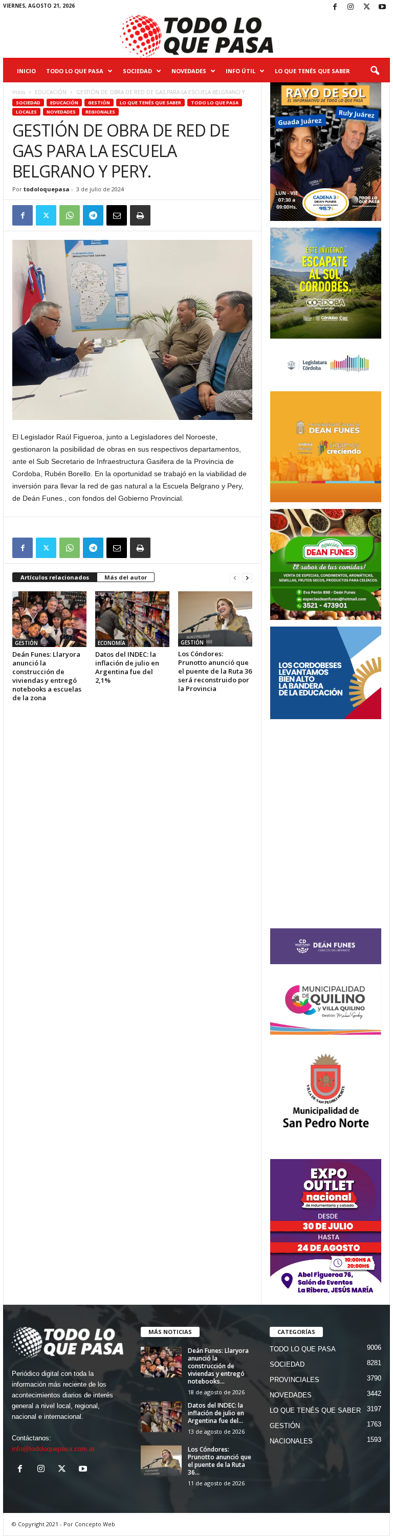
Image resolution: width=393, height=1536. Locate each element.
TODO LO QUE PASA (74, 71)
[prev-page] (235, 577)
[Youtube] (382, 7)
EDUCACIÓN (51, 92)
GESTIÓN (99, 102)
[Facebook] (335, 7)
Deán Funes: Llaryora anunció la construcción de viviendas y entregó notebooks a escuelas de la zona (46, 676)
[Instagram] (350, 7)
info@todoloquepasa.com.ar (53, 1449)
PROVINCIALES (294, 1380)
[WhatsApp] (69, 215)
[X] (366, 7)
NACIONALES (291, 1441)
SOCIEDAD (137, 71)
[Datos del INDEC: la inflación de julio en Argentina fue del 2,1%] (132, 619)
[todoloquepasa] (196, 36)
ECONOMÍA (111, 643)
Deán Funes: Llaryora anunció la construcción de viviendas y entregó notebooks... (218, 1366)
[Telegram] (93, 215)
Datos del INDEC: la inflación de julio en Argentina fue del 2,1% (127, 667)
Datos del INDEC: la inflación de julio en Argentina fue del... (216, 1413)
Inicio (26, 71)
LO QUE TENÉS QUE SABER (312, 71)
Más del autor (125, 577)
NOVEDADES (188, 71)
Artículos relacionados (54, 577)
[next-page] (247, 577)
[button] (374, 71)
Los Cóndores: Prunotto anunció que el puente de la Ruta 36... (219, 1461)
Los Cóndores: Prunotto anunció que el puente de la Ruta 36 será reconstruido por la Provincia (215, 671)
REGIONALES (100, 111)
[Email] (116, 215)
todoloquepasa (47, 189)
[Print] (140, 215)
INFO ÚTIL (240, 71)
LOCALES (26, 111)
